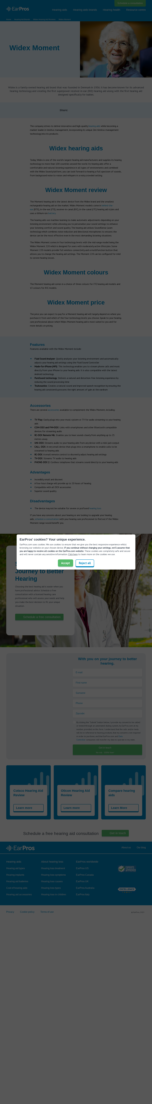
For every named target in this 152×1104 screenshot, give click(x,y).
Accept (65, 563)
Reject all (85, 563)
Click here (73, 554)
